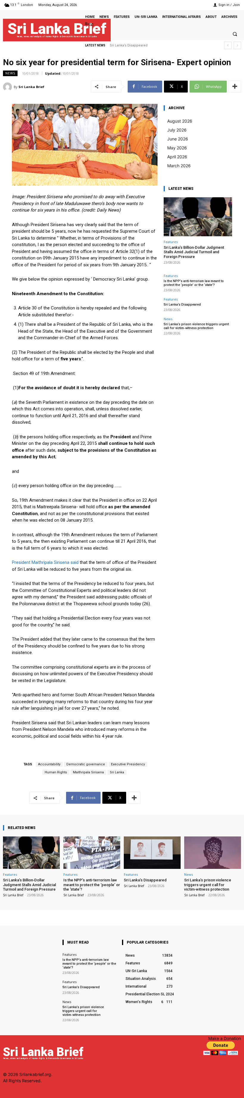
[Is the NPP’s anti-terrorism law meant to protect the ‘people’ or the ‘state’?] (91, 852)
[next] (237, 45)
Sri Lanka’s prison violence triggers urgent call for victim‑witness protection (196, 326)
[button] (235, 34)
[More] (235, 87)
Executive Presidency (128, 764)
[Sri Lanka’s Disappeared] (152, 852)
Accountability (49, 764)
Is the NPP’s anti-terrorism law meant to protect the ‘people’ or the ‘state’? (194, 283)
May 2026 (177, 147)
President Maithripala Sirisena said (45, 562)
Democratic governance (85, 764)
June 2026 (177, 138)
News (10, 73)
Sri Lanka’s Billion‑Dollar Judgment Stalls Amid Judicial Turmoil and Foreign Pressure (194, 252)
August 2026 (179, 120)
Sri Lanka (117, 772)
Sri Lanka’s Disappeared (182, 304)
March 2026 (179, 165)
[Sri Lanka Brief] (8, 86)
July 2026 (177, 129)
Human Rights (56, 772)
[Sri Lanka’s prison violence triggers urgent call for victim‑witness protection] (212, 852)
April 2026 (177, 156)
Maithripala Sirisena (88, 772)
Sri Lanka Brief (31, 87)
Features (171, 241)
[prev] (228, 45)
